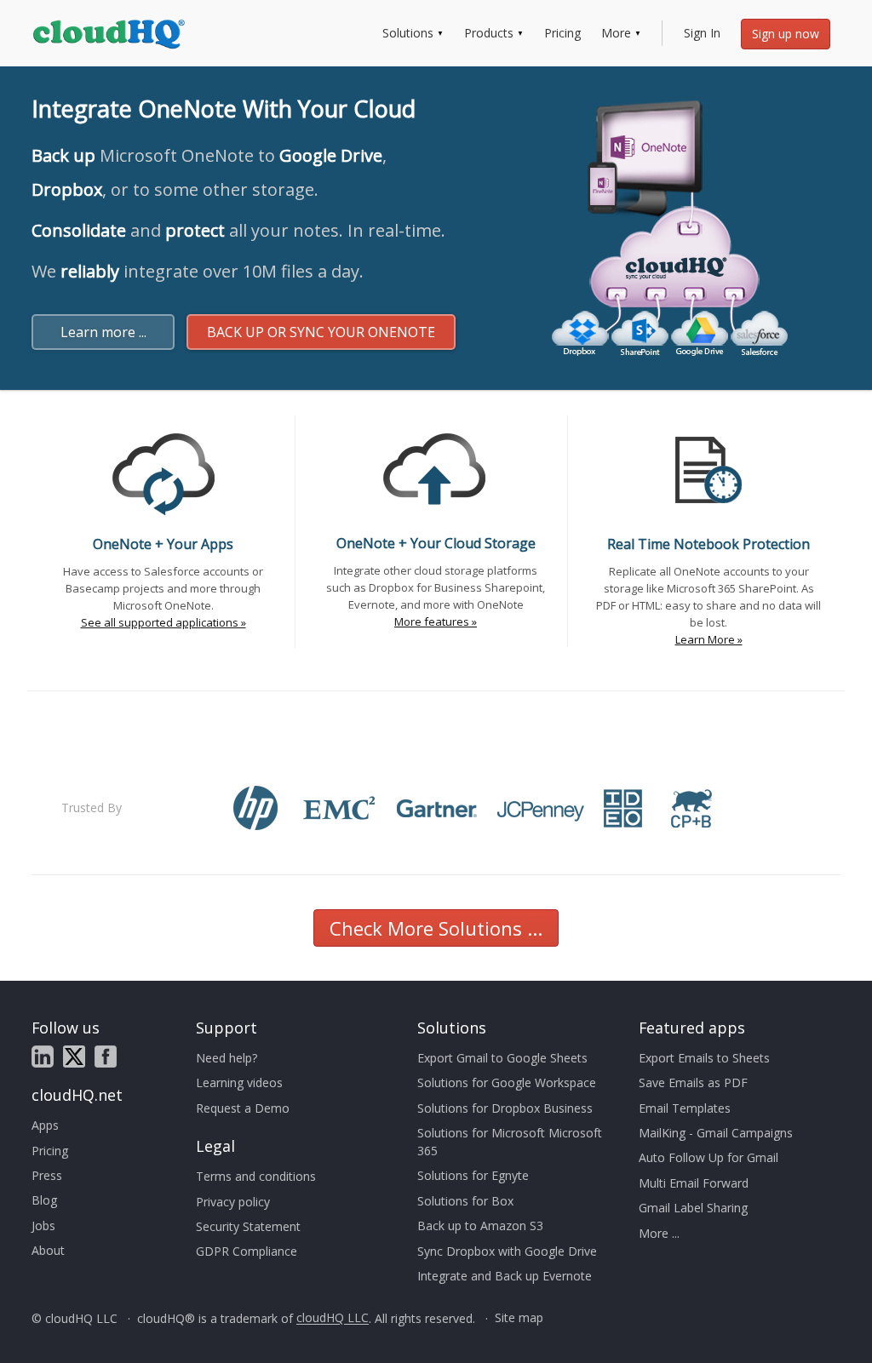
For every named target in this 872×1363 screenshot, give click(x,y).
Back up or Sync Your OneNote (321, 332)
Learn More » (709, 639)
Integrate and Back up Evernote (504, 1276)
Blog (44, 1200)
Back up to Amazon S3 (480, 1225)
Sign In (702, 33)
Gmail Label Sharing (693, 1208)
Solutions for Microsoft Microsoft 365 (509, 1142)
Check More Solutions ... (436, 928)
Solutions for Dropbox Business (505, 1108)
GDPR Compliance (246, 1251)
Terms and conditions (256, 1176)
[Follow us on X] (74, 1056)
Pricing (562, 33)
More (616, 33)
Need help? (226, 1058)
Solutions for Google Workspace (506, 1082)
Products (488, 33)
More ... (659, 1233)
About (48, 1250)
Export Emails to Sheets (704, 1058)
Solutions (407, 33)
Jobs (43, 1225)
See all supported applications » (163, 622)
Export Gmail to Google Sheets (502, 1058)
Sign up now (785, 34)
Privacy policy (233, 1202)
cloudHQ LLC (332, 1318)
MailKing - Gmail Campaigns (716, 1133)
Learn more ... (103, 332)
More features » (435, 621)
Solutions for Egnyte (473, 1175)
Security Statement (248, 1226)
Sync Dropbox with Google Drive (507, 1251)
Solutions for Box (465, 1201)
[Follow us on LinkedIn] (43, 1056)
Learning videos (239, 1082)
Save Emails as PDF (693, 1082)
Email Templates (685, 1108)
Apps (45, 1125)
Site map (519, 1318)
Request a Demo (243, 1108)
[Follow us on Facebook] (106, 1056)
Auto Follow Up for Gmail (708, 1157)
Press (47, 1175)
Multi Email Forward (694, 1183)
